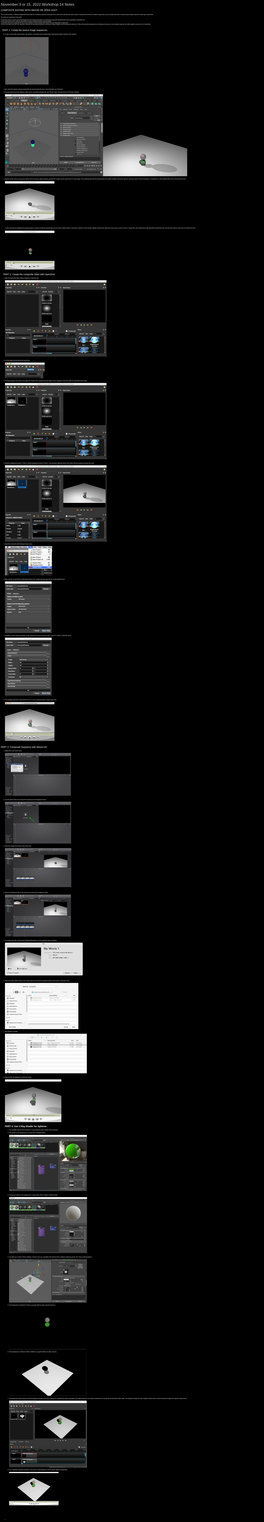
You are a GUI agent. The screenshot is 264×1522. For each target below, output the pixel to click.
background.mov (180, 179)
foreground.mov (190, 228)
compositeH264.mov (24, 700)
